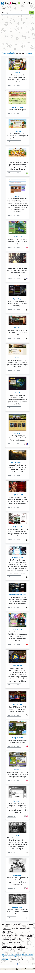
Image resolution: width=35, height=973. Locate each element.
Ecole (4, 932)
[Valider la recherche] (31, 13)
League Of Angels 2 (17, 463)
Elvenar (17, 72)
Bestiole (21, 924)
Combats (6, 928)
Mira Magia (17, 131)
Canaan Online (17, 875)
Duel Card (17, 196)
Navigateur (6, 946)
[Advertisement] (17, 32)
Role (14, 946)
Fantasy (17, 935)
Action (7, 925)
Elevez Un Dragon (17, 107)
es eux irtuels (16, 3)
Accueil (4, 955)
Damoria (17, 358)
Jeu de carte (7, 939)
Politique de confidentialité (12, 957)
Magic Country (17, 801)
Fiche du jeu (11, 85)
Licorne (22, 939)
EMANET (5, 959)
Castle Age (17, 433)
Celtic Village (18, 770)
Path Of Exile (17, 705)
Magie (29, 939)
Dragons (28, 928)
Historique (23, 935)
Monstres (5, 943)
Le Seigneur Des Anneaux (17, 595)
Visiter (18, 85)
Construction (15, 928)
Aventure (14, 925)
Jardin (29, 935)
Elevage (10, 932)
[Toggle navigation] (3, 8)
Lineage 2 (18, 266)
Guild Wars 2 (17, 527)
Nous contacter (27, 955)
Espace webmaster (14, 955)
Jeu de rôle (15, 939)
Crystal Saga (17, 629)
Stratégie (15, 950)
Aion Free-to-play (17, 558)
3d (3, 924)
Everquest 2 (18, 328)
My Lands (18, 393)
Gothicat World (17, 237)
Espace (4, 936)
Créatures (22, 928)
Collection (29, 925)
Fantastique (10, 935)
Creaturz (17, 160)
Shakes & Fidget (17, 907)
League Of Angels (17, 495)
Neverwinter (17, 299)
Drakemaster (17, 666)
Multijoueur (14, 942)
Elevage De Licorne (17, 738)
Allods (17, 835)
